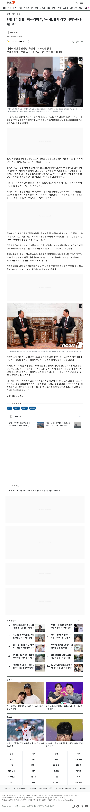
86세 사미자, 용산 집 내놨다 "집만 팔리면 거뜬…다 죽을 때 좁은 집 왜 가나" (23, 628)
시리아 (32, 408)
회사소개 (7, 788)
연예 (8, 679)
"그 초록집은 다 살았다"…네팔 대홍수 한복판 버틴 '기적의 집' (62, 648)
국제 (78, 754)
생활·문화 (11, 771)
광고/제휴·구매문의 (20, 788)
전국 (11, 759)
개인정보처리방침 (45, 788)
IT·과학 (56, 765)
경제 (56, 754)
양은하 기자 (14, 33)
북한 (8, 14)
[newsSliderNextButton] (81, 621)
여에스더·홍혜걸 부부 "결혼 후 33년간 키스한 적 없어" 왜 (23, 648)
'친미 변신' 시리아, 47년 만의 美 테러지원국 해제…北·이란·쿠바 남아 (34, 491)
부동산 (33, 765)
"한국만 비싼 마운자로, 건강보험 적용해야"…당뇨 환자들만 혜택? (61, 628)
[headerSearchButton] (73, 2)
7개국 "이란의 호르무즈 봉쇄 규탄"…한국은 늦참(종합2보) (20, 424)
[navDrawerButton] (81, 2)
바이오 (78, 765)
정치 (11, 754)
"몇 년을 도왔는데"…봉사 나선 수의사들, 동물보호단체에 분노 (24, 668)
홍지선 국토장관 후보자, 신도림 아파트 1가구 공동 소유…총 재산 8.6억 (61, 638)
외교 (33, 759)
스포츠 (9, 716)
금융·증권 (79, 759)
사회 (33, 754)
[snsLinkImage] (73, 806)
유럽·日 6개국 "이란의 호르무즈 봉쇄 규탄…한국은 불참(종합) (58, 424)
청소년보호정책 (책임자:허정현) (66, 788)
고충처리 (83, 788)
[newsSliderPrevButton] (76, 621)
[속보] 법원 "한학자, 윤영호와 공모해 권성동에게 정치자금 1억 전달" (61, 668)
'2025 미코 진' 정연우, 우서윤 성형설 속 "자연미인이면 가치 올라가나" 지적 (23, 638)
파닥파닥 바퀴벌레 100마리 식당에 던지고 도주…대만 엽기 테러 (61, 658)
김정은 (16, 408)
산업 (11, 765)
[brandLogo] (11, 2)
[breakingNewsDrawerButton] (77, 2)
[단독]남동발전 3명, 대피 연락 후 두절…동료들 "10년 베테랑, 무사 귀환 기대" (23, 658)
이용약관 (33, 788)
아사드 (24, 408)
